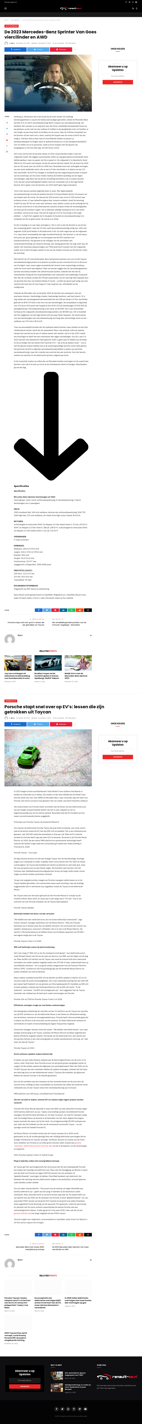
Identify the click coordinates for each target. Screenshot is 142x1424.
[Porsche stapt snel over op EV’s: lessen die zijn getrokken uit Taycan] (48, 757)
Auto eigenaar (12, 26)
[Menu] (5, 8)
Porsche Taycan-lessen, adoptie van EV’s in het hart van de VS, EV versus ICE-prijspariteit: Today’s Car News (17, 1303)
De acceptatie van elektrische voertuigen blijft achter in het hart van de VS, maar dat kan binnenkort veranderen (48, 1303)
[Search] (133, 8)
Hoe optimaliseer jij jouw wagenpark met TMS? (75, 1374)
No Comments (59, 43)
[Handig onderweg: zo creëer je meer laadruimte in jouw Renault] (57, 1388)
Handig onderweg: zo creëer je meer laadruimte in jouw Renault (78, 1387)
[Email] (7, 151)
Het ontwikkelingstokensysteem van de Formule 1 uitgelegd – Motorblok (69, 623)
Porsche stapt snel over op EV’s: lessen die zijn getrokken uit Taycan (26, 623)
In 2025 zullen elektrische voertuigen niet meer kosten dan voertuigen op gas (78, 1300)
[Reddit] (7, 140)
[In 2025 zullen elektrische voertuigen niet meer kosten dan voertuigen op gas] (78, 1287)
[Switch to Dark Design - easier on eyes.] (136, 8)
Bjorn (13, 43)
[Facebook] (7, 122)
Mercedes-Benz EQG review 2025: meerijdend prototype (30, 1248)
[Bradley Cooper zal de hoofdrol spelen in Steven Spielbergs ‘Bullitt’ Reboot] (48, 663)
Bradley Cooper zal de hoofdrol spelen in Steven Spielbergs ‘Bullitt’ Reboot (47, 675)
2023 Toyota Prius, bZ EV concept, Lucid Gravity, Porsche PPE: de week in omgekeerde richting (15, 1337)
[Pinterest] (7, 134)
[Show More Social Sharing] (75, 49)
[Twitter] (7, 128)
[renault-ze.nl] (71, 8)
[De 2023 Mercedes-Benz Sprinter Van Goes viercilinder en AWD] (48, 83)
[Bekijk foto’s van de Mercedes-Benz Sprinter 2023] (78, 663)
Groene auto (11, 701)
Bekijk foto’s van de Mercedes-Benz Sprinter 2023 (76, 675)
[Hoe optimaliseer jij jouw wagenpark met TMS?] (57, 1376)
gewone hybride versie (23, 1213)
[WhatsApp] (7, 145)
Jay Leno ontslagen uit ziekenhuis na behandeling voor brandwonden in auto (17, 675)
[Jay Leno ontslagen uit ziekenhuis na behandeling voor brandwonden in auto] (18, 663)
